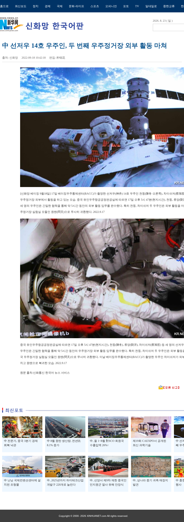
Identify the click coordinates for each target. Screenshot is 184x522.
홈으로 (4, 6)
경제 (47, 6)
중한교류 (169, 6)
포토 (126, 6)
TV (137, 6)
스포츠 (94, 6)
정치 (35, 6)
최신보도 (20, 6)
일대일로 (151, 6)
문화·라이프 (76, 6)
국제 (60, 6)
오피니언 (111, 6)
